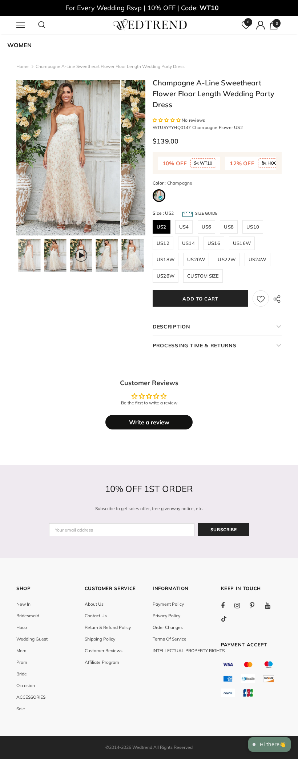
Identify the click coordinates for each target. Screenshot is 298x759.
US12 (163, 243)
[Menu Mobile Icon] (20, 25)
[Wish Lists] (261, 298)
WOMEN (19, 45)
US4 (184, 227)
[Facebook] (227, 605)
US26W (165, 276)
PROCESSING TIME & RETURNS (195, 345)
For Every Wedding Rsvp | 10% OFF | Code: (142, 8)
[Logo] (150, 24)
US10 (252, 227)
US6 (207, 227)
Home (22, 66)
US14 (188, 243)
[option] (68, 157)
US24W (257, 259)
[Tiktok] (227, 618)
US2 (161, 227)
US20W (196, 259)
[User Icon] (260, 25)
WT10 (205, 163)
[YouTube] (271, 605)
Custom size (203, 276)
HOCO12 (275, 163)
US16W (242, 243)
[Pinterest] (256, 605)
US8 (229, 227)
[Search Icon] (49, 25)
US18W (165, 259)
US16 (214, 243)
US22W (226, 259)
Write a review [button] (149, 422)
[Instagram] (240, 605)
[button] (167, 120)
